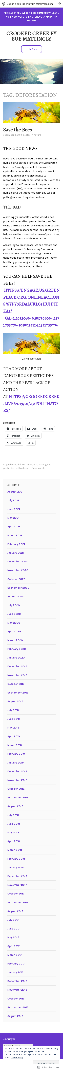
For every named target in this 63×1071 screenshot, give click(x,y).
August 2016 (15, 1016)
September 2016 (17, 1007)
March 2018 (14, 849)
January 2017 (15, 972)
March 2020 (15, 640)
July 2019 (13, 710)
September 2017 (17, 902)
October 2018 (16, 788)
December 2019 (17, 666)
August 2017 (15, 911)
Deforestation (24, 464)
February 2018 (16, 858)
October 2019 (16, 683)
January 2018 (15, 867)
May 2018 (13, 832)
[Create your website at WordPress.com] (31, 4)
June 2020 (14, 613)
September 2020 (18, 587)
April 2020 (14, 631)
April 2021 (13, 526)
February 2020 (16, 648)
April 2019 (13, 736)
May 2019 (13, 727)
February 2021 (16, 544)
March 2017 (14, 954)
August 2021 (15, 491)
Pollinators (21, 468)
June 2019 (13, 718)
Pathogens (44, 464)
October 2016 (16, 998)
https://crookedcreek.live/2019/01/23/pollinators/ (31, 403)
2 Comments (38, 468)
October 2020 (16, 579)
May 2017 (13, 937)
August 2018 (15, 806)
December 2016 (17, 981)
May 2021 (13, 517)
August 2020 (15, 596)
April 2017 (13, 946)
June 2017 (13, 928)
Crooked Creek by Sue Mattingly (31, 36)
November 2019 (17, 675)
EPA (35, 464)
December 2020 (17, 561)
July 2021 (13, 500)
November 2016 (17, 989)
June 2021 (13, 509)
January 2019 (15, 762)
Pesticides (8, 468)
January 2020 (16, 657)
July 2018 (13, 815)
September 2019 (17, 692)
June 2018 (13, 823)
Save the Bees (17, 129)
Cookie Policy (17, 1057)
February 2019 (16, 753)
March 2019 (14, 745)
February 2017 (16, 963)
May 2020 (13, 622)
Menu (33, 49)
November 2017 (17, 884)
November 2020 (17, 570)
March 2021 (14, 535)
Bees (13, 464)
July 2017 (13, 919)
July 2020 (13, 605)
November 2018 (17, 780)
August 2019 (15, 701)
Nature (37, 134)
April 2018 (13, 841)
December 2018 (17, 771)
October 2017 (15, 893)
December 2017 (17, 876)
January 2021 (15, 552)
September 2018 (18, 797)
